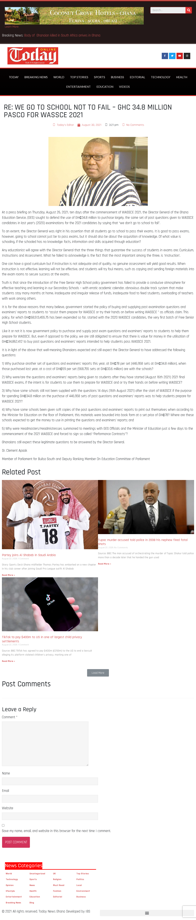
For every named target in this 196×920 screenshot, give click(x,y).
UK (54, 873)
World (58, 77)
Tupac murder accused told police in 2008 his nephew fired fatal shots (143, 542)
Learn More (12, 27)
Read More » (8, 575)
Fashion (57, 891)
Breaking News (36, 77)
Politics (80, 879)
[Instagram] (187, 56)
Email (5, 791)
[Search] (188, 10)
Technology (160, 77)
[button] (98, 673)
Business (117, 77)
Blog (31, 902)
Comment (9, 717)
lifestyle (10, 891)
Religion (57, 879)
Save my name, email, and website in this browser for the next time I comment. (56, 831)
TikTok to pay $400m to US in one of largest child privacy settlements (42, 639)
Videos (124, 86)
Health (181, 77)
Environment (83, 891)
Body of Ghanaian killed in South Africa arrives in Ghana (96, 35)
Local (79, 885)
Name (6, 773)
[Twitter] (172, 56)
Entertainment (78, 86)
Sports (99, 77)
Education (104, 86)
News (32, 885)
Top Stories (79, 77)
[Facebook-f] (165, 56)
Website (7, 808)
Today (14, 77)
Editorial (137, 77)
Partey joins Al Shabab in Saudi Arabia (29, 555)
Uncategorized (37, 873)
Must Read (58, 885)
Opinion (10, 885)
